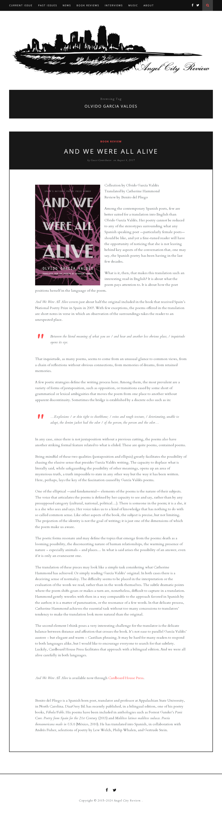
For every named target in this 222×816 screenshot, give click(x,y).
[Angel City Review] (111, 50)
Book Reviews (88, 5)
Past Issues (47, 5)
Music (133, 5)
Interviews (114, 5)
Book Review (111, 141)
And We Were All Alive (111, 151)
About (149, 5)
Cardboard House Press (126, 678)
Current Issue (21, 5)
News (67, 5)
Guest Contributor (101, 160)
